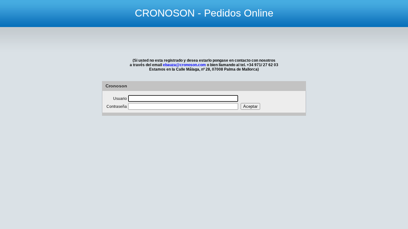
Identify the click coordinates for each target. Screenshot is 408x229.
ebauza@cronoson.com (184, 65)
